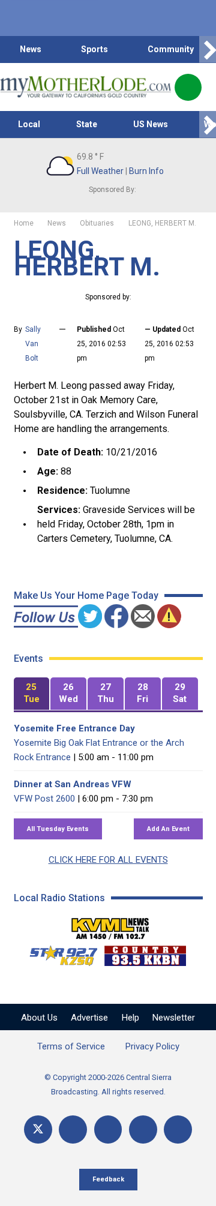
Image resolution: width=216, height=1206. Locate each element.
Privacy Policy (152, 1046)
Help (130, 1017)
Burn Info (146, 171)
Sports (94, 49)
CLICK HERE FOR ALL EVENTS (108, 859)
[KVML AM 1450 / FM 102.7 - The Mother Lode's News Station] (110, 925)
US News (150, 124)
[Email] (143, 1129)
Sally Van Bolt (33, 343)
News (30, 49)
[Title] (178, 1129)
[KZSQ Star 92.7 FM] (58, 953)
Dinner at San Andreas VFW (72, 784)
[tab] (32, 693)
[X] (38, 1129)
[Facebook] (73, 1129)
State (86, 124)
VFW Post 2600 (44, 798)
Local (29, 124)
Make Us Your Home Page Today (86, 595)
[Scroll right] (207, 49)
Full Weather (100, 171)
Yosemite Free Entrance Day (74, 728)
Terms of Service (71, 1046)
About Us (39, 1017)
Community (171, 49)
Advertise (89, 1017)
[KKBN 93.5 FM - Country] (145, 953)
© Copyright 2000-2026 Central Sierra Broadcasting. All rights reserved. (108, 1084)
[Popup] (188, 87)
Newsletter (173, 1017)
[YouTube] (108, 1129)
